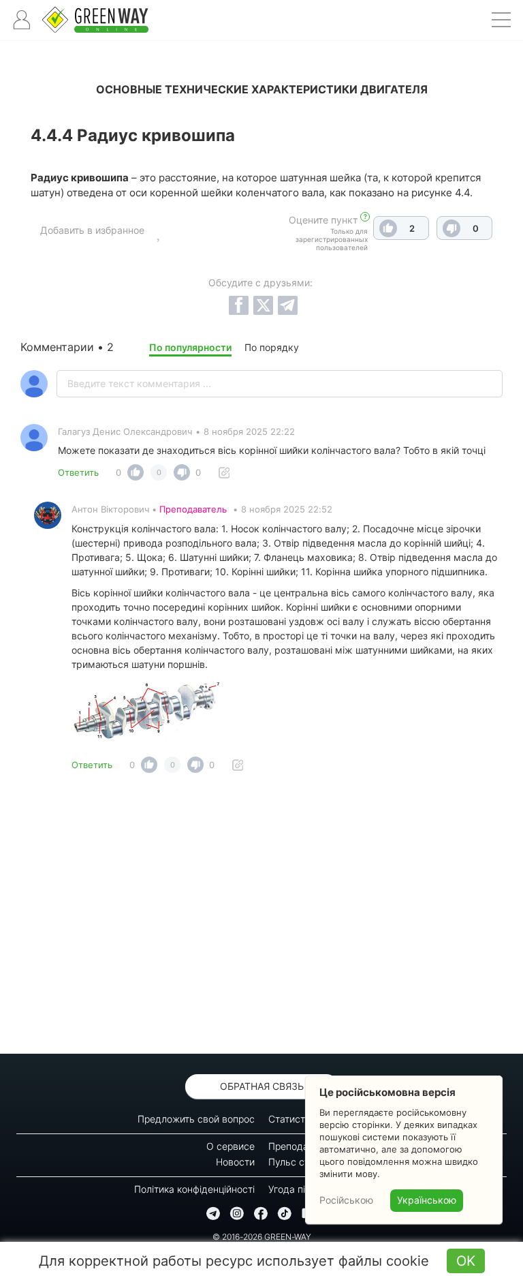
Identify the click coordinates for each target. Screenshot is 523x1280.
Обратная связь (262, 1086)
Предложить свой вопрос (196, 1119)
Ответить (78, 472)
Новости (235, 1162)
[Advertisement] (261, 917)
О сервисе (230, 1146)
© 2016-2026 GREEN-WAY (261, 1237)
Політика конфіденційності (194, 1189)
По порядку (271, 347)
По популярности (190, 347)
